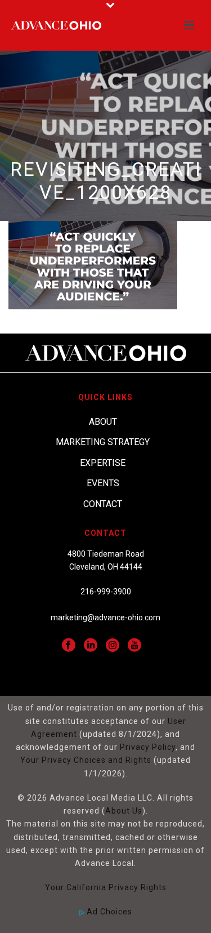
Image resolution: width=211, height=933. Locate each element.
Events (103, 483)
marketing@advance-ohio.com (105, 617)
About (103, 421)
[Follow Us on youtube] (134, 645)
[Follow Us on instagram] (112, 645)
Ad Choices (108, 911)
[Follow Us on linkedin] (90, 645)
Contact (102, 504)
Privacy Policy (148, 747)
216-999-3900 (105, 591)
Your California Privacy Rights (106, 887)
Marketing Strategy (103, 442)
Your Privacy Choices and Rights (85, 760)
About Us (123, 810)
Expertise (102, 462)
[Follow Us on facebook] (68, 645)
